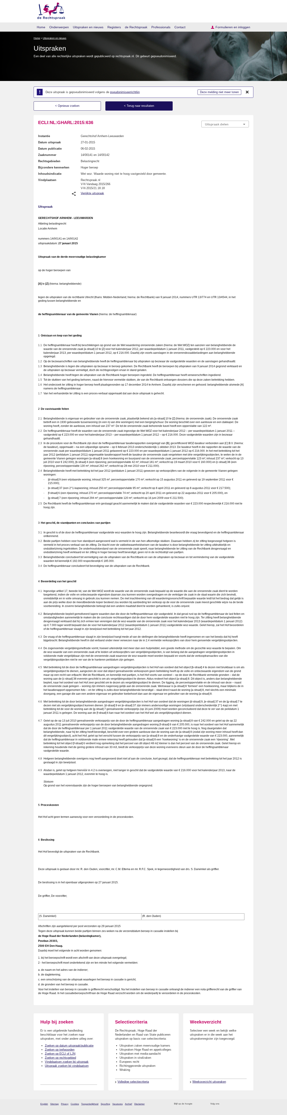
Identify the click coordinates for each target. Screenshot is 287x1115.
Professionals (160, 27)
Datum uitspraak (49, 142)
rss (196, 1104)
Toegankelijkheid (89, 1104)
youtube (246, 1104)
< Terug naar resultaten (139, 105)
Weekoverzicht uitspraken (209, 1081)
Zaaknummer (47, 155)
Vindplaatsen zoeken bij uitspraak (67, 1061)
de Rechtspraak (136, 27)
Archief (128, 1104)
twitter (223, 1104)
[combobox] (225, 124)
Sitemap (54, 1104)
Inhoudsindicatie (49, 173)
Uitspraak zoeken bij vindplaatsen (67, 1065)
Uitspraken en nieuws (88, 27)
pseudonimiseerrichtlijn (125, 92)
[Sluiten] (247, 92)
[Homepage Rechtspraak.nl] (50, 10)
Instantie (44, 136)
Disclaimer (139, 1104)
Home (41, 27)
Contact (179, 27)
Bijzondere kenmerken (53, 167)
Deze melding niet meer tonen (219, 92)
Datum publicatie (50, 148)
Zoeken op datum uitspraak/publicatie (69, 1045)
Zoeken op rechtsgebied (60, 1057)
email (202, 1104)
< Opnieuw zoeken (67, 105)
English (44, 1104)
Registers (114, 27)
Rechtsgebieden (49, 161)
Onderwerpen (59, 27)
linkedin (240, 1104)
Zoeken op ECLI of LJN (60, 1053)
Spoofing (105, 1104)
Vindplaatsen (47, 180)
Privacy (64, 1104)
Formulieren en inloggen (232, 27)
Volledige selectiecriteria (133, 1081)
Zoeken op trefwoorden (59, 1049)
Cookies (75, 1104)
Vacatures (117, 1104)
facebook (229, 1104)
